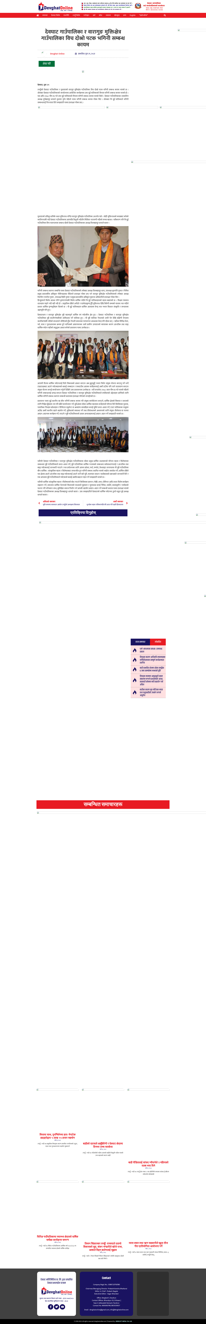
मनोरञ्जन (86, 15)
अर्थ (94, 15)
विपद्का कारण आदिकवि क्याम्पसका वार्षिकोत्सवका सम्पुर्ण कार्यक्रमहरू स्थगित (152, 660)
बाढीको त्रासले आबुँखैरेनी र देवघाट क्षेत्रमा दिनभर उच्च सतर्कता (103, 1145)
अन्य (124, 15)
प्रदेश (100, 15)
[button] (165, 15)
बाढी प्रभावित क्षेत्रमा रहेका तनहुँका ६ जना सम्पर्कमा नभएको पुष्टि (152, 669)
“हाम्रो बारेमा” (143, 15)
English (133, 15)
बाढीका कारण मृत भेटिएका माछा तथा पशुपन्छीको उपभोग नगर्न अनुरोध (151, 692)
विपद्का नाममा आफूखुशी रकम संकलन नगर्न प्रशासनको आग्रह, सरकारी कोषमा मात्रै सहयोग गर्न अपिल (151, 680)
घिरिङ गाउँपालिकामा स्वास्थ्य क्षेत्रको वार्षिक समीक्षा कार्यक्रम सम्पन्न (57, 1238)
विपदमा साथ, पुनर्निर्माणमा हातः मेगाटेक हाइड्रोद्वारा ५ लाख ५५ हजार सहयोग (58, 1136)
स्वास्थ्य (108, 15)
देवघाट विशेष (55, 15)
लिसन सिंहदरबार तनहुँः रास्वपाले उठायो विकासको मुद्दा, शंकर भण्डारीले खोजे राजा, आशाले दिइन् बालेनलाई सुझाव (103, 1246)
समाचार (45, 15)
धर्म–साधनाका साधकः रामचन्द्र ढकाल (151, 650)
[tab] (140, 642)
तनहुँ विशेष (76, 15)
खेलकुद (117, 15)
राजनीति (66, 15)
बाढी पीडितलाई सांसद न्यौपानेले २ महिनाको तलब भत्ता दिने (148, 1164)
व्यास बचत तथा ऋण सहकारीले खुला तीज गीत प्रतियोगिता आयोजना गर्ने (148, 1244)
